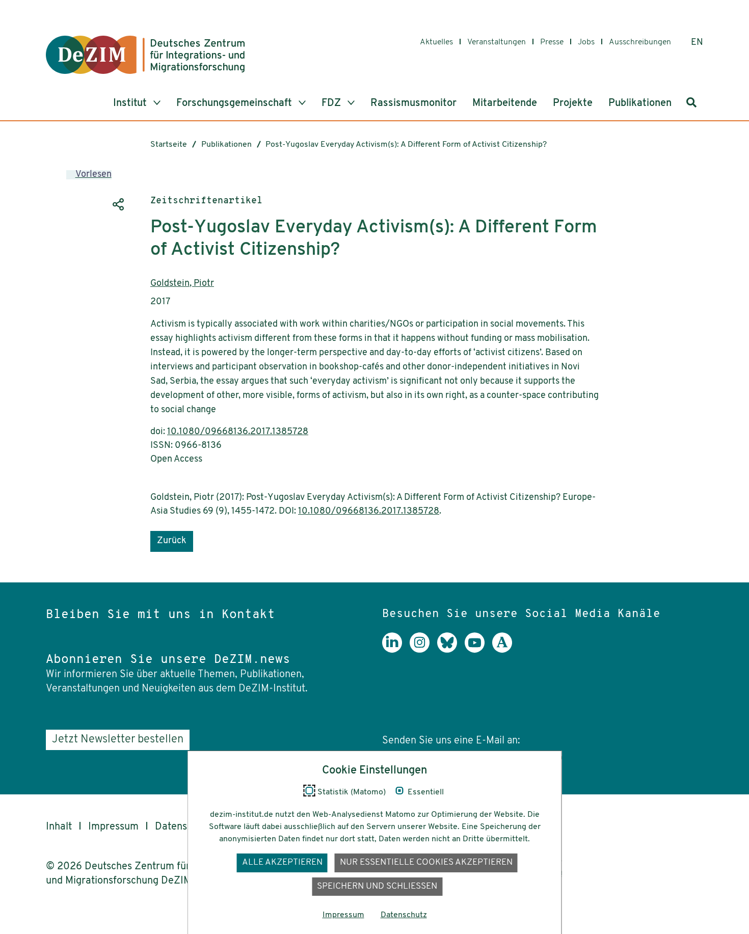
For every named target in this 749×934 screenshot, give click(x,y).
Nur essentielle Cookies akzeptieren (426, 862)
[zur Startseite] (145, 55)
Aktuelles (436, 42)
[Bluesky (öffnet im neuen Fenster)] (451, 650)
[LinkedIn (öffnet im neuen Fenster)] (396, 650)
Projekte (573, 103)
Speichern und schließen (377, 886)
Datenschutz (183, 827)
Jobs (586, 42)
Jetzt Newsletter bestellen (117, 739)
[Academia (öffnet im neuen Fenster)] (506, 650)
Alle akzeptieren (282, 862)
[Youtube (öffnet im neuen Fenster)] (478, 650)
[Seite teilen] (117, 204)
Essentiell (426, 792)
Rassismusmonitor (413, 103)
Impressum (113, 827)
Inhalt (59, 827)
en (697, 42)
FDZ (332, 103)
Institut (131, 103)
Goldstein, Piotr (182, 283)
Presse (552, 42)
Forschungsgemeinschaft (235, 103)
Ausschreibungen (640, 42)
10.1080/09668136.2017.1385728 (237, 432)
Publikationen (640, 103)
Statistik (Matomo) (351, 792)
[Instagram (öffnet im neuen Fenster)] (423, 650)
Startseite (168, 145)
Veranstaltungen (496, 42)
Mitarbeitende (504, 103)
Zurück (171, 541)
